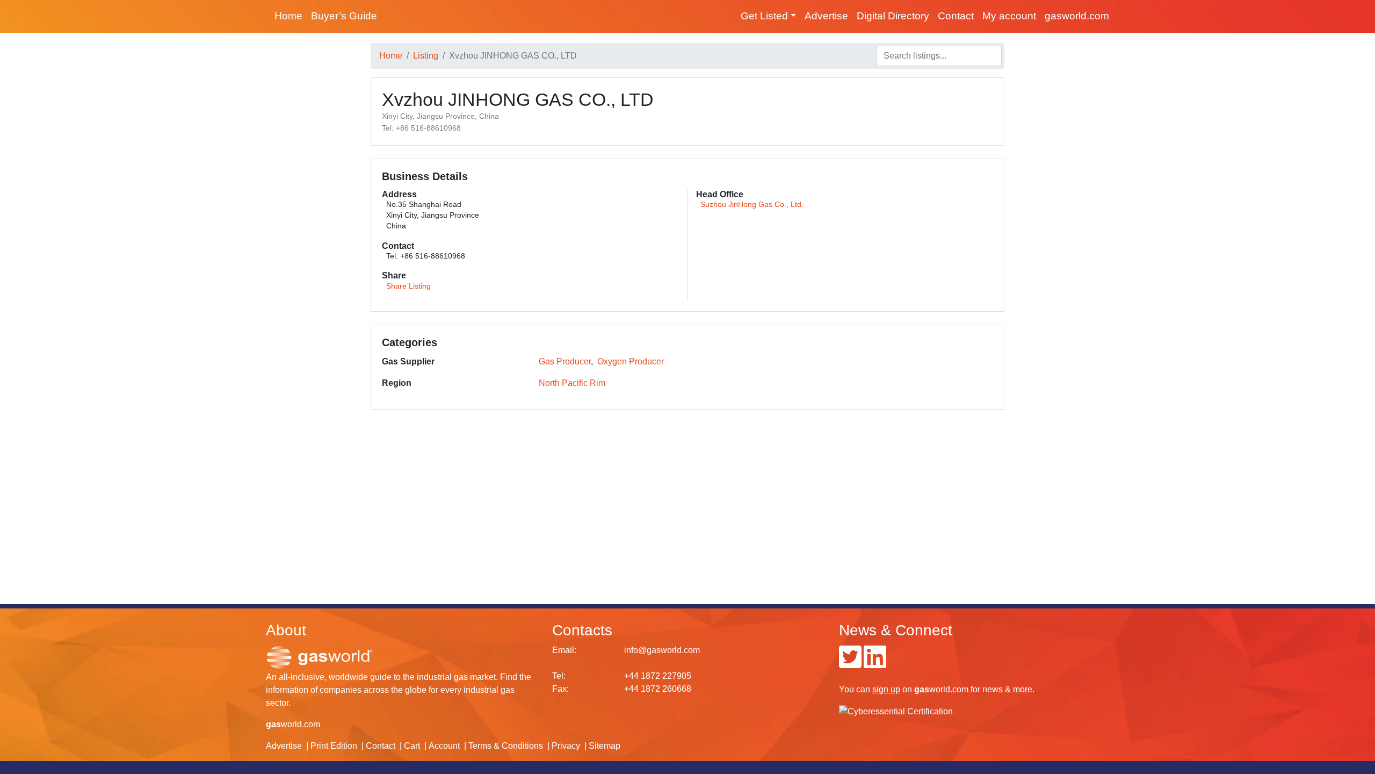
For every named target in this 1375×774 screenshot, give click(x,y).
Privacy (566, 745)
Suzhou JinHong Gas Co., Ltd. (752, 204)
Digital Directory (893, 16)
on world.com (920, 689)
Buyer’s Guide (344, 16)
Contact (956, 16)
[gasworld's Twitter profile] (850, 663)
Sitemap (604, 745)
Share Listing (408, 286)
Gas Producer (565, 361)
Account (444, 745)
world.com (293, 724)
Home (288, 16)
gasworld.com (1077, 16)
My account (1009, 16)
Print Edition (333, 745)
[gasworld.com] (319, 656)
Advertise (826, 16)
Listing (425, 55)
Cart (412, 745)
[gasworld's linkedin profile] (875, 663)
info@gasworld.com (662, 650)
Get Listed (764, 16)
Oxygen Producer (630, 361)
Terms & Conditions (505, 745)
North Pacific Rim (572, 383)
